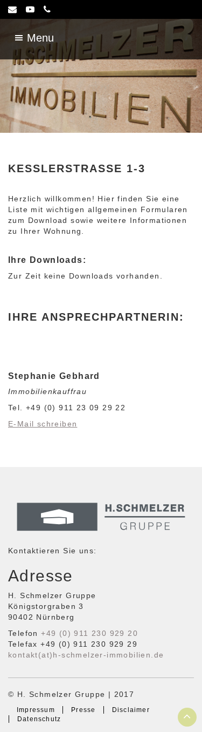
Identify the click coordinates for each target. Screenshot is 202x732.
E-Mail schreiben (42, 423)
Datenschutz (39, 719)
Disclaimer (131, 710)
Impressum (36, 710)
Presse (83, 710)
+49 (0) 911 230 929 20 (89, 633)
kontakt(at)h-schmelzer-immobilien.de (86, 654)
